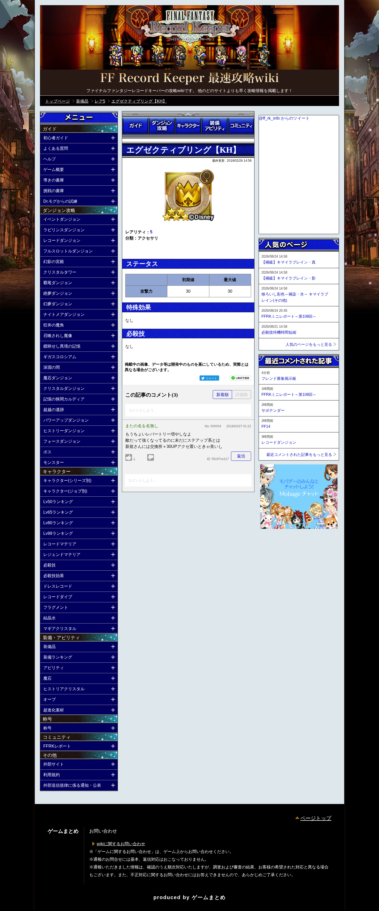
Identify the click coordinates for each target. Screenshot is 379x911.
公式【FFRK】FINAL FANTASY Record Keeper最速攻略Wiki (189, 78)
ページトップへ (271, 543)
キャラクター (188, 125)
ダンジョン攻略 (162, 125)
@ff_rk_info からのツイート (284, 118)
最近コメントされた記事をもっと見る (299, 454)
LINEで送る (240, 378)
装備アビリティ (214, 125)
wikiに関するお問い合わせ (121, 844)
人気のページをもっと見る (309, 344)
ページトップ (315, 818)
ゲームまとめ (209, 897)
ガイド (135, 125)
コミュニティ (241, 125)
